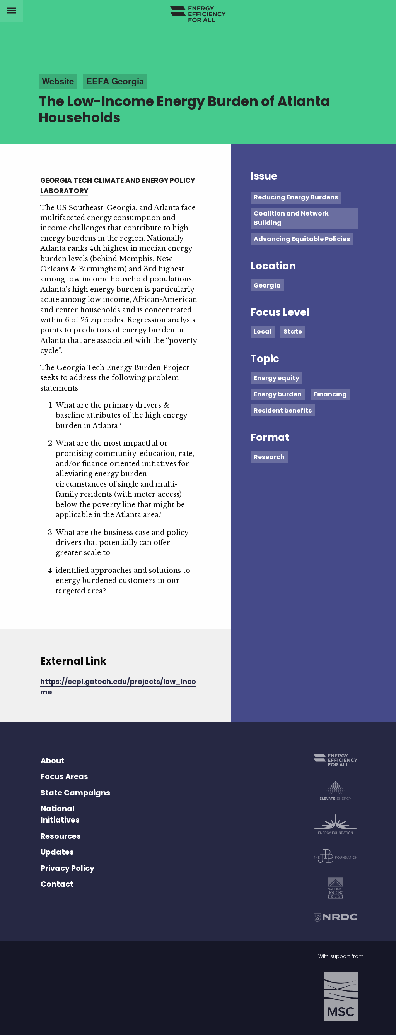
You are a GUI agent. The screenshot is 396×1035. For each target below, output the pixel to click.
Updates (57, 852)
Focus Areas (64, 776)
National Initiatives (60, 814)
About (53, 761)
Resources (61, 836)
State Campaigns (75, 793)
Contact (57, 884)
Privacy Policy (67, 868)
